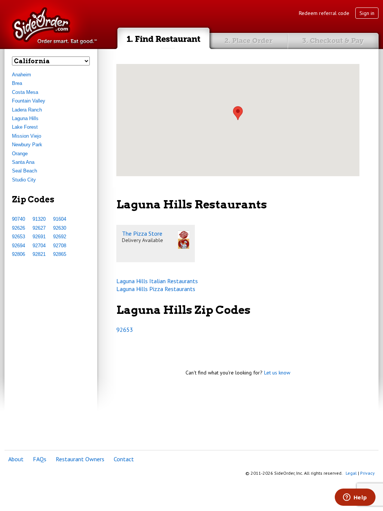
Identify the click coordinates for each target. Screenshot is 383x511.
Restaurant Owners (80, 459)
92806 (18, 254)
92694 (18, 245)
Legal (351, 473)
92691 (39, 236)
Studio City (24, 180)
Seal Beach (24, 171)
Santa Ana (23, 162)
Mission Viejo (26, 136)
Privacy (367, 473)
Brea (17, 83)
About (16, 459)
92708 (59, 245)
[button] (238, 113)
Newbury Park (27, 144)
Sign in (366, 13)
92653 (18, 236)
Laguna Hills (25, 118)
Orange (20, 153)
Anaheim (21, 74)
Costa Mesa (25, 92)
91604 (59, 219)
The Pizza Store (142, 233)
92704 (39, 245)
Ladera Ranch (27, 110)
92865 (59, 254)
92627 (39, 228)
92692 (59, 236)
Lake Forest (25, 127)
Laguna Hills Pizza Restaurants (155, 289)
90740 (18, 219)
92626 (18, 228)
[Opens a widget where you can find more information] (355, 498)
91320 (39, 219)
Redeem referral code (324, 13)
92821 (39, 254)
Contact (124, 459)
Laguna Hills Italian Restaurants (157, 281)
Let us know (277, 372)
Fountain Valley (28, 101)
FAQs (39, 459)
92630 (59, 228)
